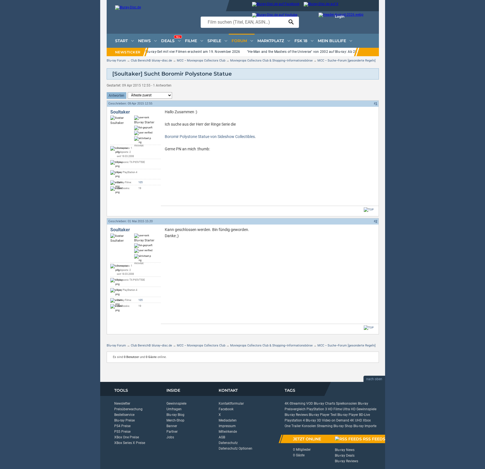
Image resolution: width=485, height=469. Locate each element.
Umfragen (174, 409)
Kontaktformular (231, 403)
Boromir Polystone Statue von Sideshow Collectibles (210, 136)
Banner (171, 426)
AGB (222, 437)
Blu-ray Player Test (323, 415)
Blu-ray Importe (364, 426)
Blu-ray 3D (313, 420)
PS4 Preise (122, 426)
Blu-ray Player (347, 415)
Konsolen (309, 426)
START (121, 40)
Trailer (296, 426)
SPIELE (214, 40)
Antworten (116, 96)
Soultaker (120, 112)
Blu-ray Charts (324, 403)
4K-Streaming (295, 403)
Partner (172, 432)
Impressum (227, 426)
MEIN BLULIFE (332, 40)
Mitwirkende (228, 432)
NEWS (144, 40)
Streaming (325, 426)
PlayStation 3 (316, 409)
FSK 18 (300, 40)
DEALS (170, 39)
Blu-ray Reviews (296, 415)
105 (140, 182)
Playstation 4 (295, 420)
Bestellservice (124, 415)
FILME (191, 40)
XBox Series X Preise (129, 443)
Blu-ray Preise (124, 420)
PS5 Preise (122, 432)
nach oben (374, 379)
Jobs (170, 437)
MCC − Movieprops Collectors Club (201, 60)
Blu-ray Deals (344, 455)
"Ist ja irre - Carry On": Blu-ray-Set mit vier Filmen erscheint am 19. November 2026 (175, 52)
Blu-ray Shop (343, 426)
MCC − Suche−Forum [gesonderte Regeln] (346, 60)
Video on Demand (335, 420)
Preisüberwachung (128, 409)
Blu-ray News (344, 450)
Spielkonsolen (346, 403)
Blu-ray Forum (116, 60)
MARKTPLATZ (270, 40)
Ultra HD (349, 409)
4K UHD (356, 420)
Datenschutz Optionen (235, 448)
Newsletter (122, 403)
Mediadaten (228, 420)
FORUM (239, 40)
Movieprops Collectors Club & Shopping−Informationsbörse (271, 60)
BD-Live (364, 415)
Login (339, 16)
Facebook (226, 409)
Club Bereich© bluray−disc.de (151, 60)
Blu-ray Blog (175, 415)
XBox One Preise (126, 437)
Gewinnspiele (176, 403)
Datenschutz (228, 443)
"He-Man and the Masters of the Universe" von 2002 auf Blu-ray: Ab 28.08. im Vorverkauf (316, 52)
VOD (309, 403)
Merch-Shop (175, 420)
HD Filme (335, 409)
